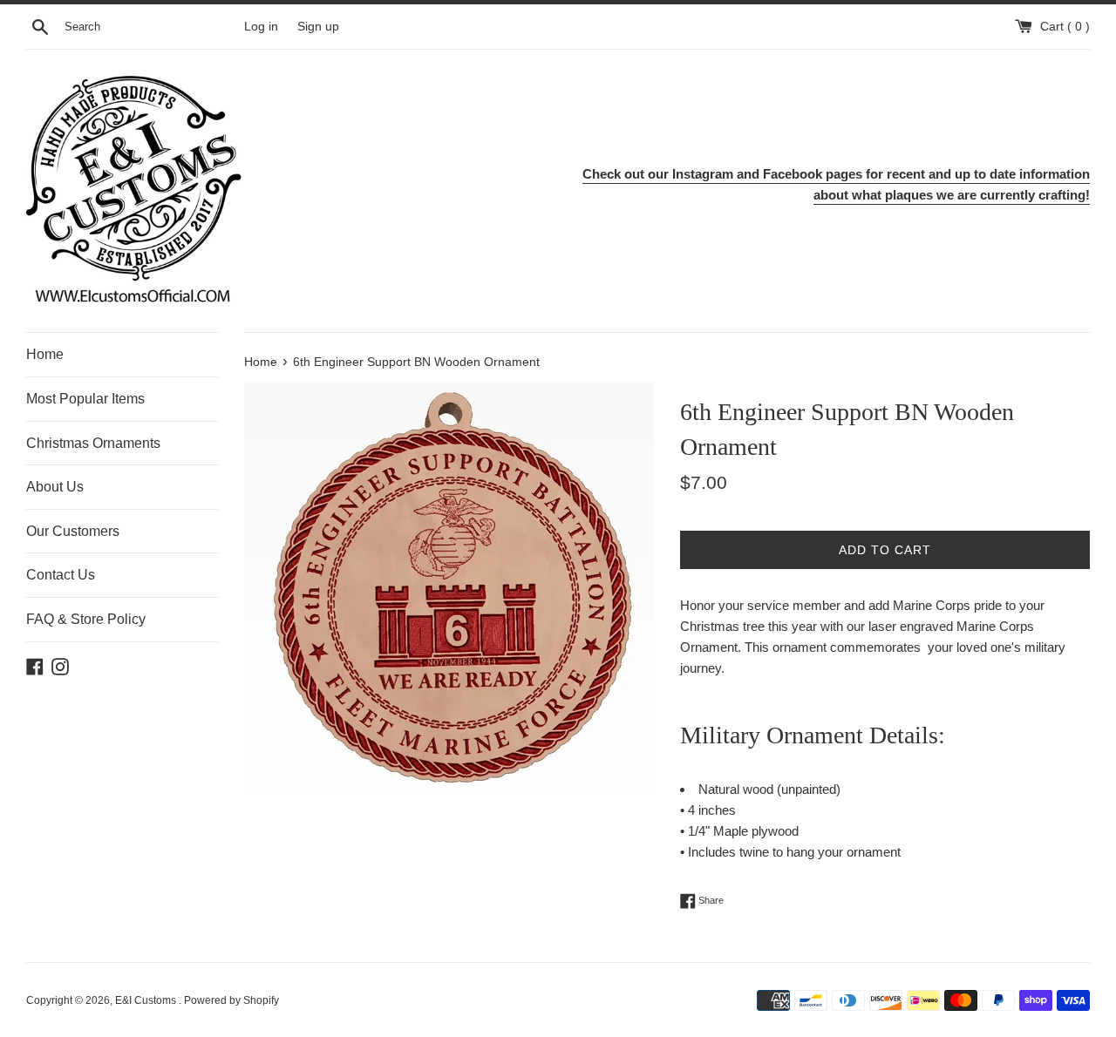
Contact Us (60, 574)
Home (45, 354)
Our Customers (72, 531)
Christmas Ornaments (93, 443)
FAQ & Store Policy (86, 619)
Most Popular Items (85, 398)
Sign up (318, 26)
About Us (55, 486)
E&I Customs (147, 1000)
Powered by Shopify (231, 1000)
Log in (261, 26)
